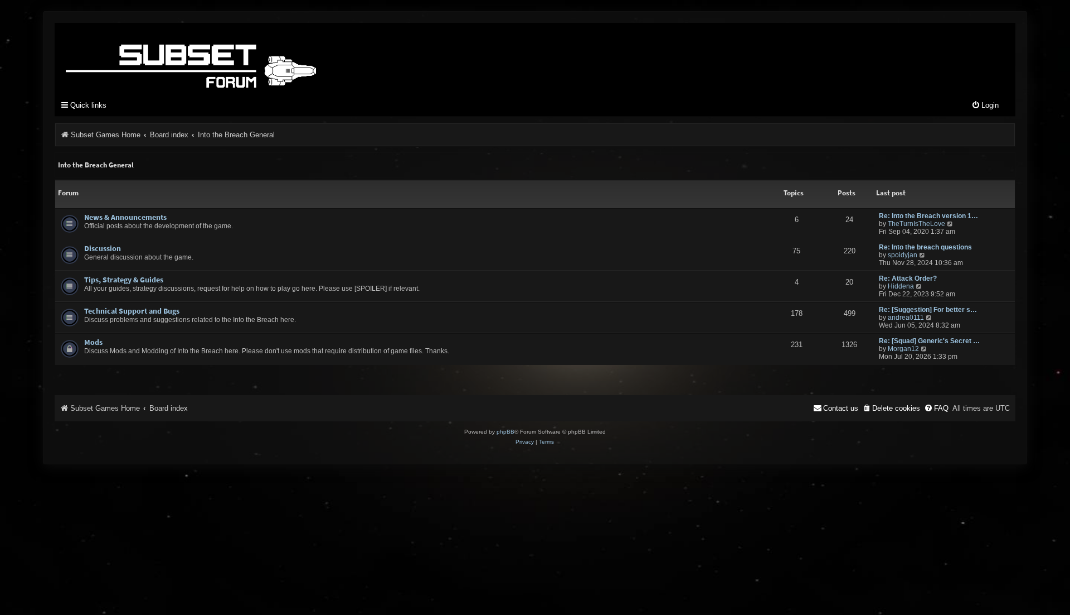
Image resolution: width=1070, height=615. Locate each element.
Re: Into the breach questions (925, 247)
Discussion (102, 248)
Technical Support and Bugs (131, 311)
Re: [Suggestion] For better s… (928, 310)
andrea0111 (906, 317)
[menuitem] (985, 106)
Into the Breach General (96, 165)
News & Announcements (125, 217)
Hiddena (901, 286)
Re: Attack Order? (908, 278)
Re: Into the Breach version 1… (928, 216)
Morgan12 (903, 349)
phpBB (505, 432)
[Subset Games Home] (261, 57)
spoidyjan (902, 255)
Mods (93, 342)
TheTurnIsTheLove (916, 224)
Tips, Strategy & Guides (123, 280)
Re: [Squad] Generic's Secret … (929, 341)
